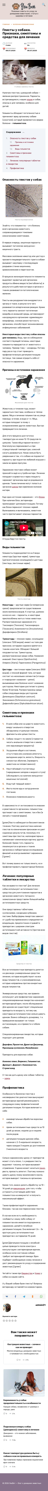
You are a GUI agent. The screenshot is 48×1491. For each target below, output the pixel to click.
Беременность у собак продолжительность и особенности (22, 1401)
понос (42, 1168)
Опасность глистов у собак (23, 138)
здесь (7, 1078)
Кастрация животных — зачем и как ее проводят (24, 1346)
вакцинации (19, 1188)
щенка (15, 487)
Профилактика (17, 168)
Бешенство (27, 1273)
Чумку (37, 1273)
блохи (42, 497)
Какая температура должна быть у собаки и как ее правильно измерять (22, 1454)
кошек (30, 99)
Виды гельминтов (22, 149)
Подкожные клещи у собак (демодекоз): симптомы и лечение (21, 1428)
